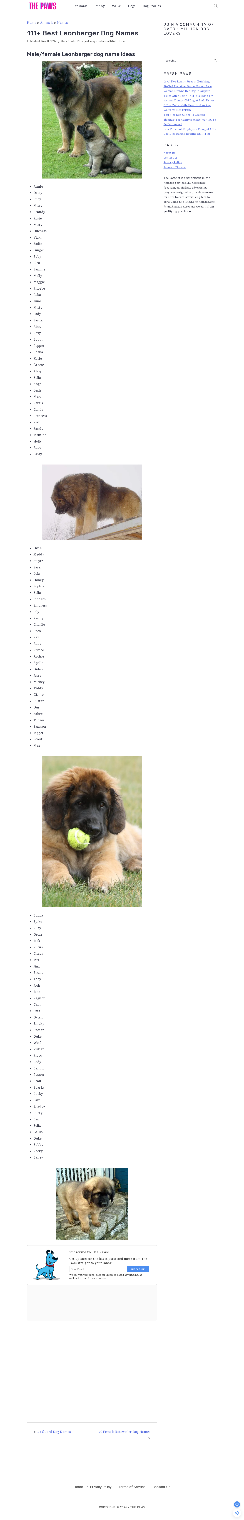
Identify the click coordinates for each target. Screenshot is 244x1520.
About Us (169, 153)
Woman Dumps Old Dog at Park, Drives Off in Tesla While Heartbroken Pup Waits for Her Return (189, 105)
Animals (80, 6)
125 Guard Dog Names (53, 1432)
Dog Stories (152, 6)
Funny (99, 6)
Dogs (132, 6)
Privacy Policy (173, 163)
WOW (116, 6)
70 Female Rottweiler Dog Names (124, 1432)
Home (31, 23)
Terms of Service (175, 168)
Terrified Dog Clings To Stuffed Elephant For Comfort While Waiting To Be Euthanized (190, 120)
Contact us (171, 158)
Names (62, 23)
